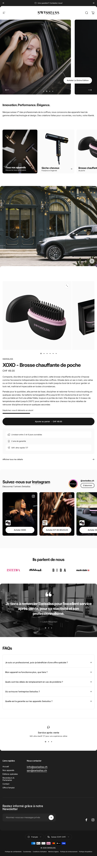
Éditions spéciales (10, 774)
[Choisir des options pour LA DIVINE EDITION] (44, 522)
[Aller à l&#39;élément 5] (53, 353)
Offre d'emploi (9, 788)
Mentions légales (53, 851)
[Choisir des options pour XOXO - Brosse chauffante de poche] (8, 522)
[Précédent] (3, 3)
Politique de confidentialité (13, 851)
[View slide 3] (51, 627)
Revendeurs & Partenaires (8, 779)
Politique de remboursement (68, 851)
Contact (6, 784)
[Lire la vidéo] (48, 227)
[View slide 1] (45, 627)
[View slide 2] (48, 627)
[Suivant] (93, 3)
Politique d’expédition (85, 851)
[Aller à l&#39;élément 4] (50, 353)
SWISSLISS (8, 359)
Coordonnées (27, 851)
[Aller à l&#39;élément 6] (56, 353)
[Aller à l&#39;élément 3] (46, 353)
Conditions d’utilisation (40, 851)
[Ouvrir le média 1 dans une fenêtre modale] (66, 285)
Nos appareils (8, 770)
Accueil (6, 766)
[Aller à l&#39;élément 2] (43, 353)
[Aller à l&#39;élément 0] (40, 353)
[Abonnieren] (51, 817)
